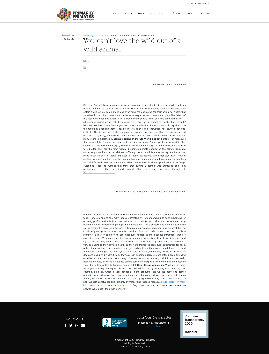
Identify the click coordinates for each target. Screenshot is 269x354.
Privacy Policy (142, 346)
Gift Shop (176, 13)
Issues (141, 13)
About (128, 13)
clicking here (154, 326)
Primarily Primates (93, 35)
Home (116, 13)
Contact (191, 13)
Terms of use (126, 346)
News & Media (157, 13)
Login (190, 3)
